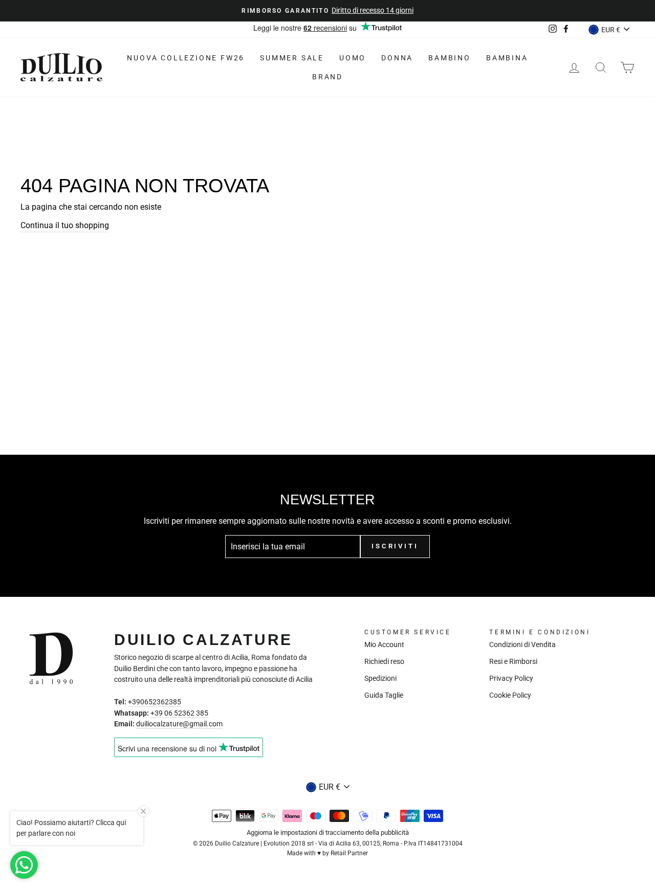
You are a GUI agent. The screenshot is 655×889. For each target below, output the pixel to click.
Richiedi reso (384, 661)
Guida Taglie (383, 695)
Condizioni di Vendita (522, 644)
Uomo (352, 58)
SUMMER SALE (292, 58)
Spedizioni (380, 678)
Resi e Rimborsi (513, 661)
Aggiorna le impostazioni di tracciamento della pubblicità (328, 832)
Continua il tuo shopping (64, 225)
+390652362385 (154, 702)
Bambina (507, 58)
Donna (397, 58)
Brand (327, 77)
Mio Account (384, 644)
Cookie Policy (510, 695)
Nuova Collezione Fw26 (186, 58)
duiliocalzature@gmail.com (179, 724)
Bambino (449, 58)
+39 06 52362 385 (179, 713)
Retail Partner (349, 853)
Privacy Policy (511, 678)
